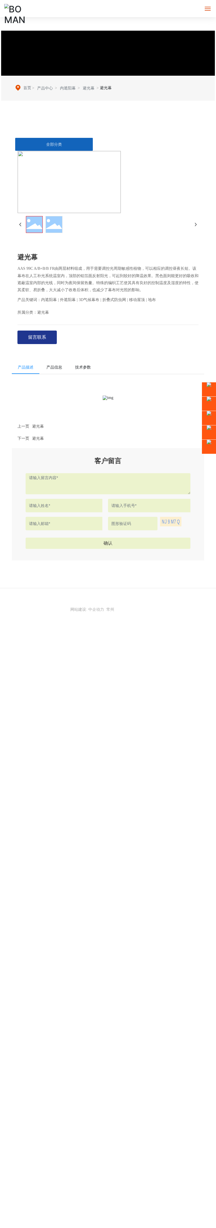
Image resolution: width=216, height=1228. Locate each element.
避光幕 (88, 88)
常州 (110, 609)
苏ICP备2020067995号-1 (108, 603)
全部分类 (54, 144)
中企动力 (96, 609)
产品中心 (45, 88)
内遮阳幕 (68, 88)
